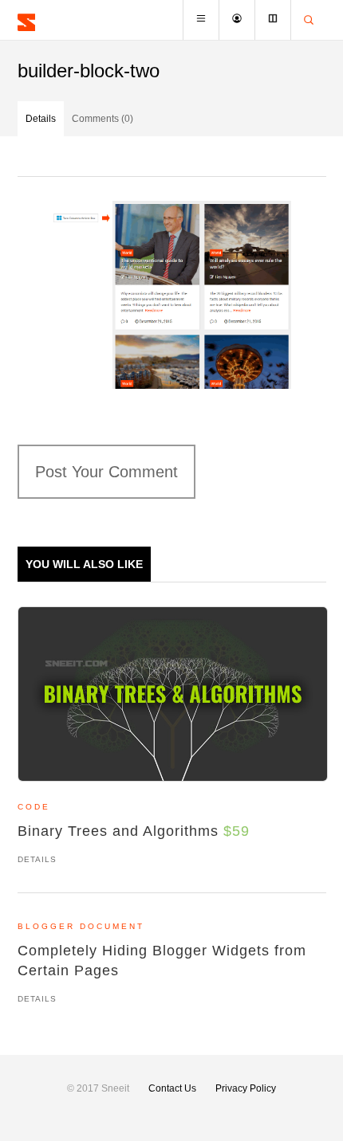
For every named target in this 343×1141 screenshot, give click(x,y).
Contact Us (172, 1088)
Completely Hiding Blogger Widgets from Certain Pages (162, 960)
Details (41, 118)
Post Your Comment (106, 471)
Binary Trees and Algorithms (134, 831)
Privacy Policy (245, 1088)
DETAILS (37, 859)
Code (34, 806)
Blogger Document (81, 926)
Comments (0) (102, 118)
